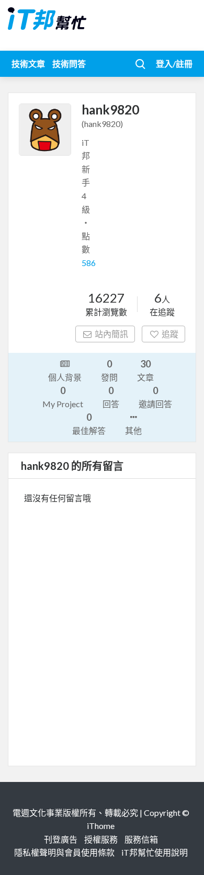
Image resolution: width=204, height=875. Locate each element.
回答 (111, 397)
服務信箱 (141, 839)
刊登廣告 (60, 839)
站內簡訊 (111, 334)
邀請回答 (155, 397)
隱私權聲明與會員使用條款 (64, 852)
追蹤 (170, 334)
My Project (62, 397)
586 (89, 263)
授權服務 (101, 839)
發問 (109, 370)
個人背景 (65, 377)
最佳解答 (89, 423)
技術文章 (28, 63)
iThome (101, 826)
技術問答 (69, 63)
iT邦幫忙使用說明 (154, 852)
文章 (145, 370)
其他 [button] (133, 430)
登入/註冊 (174, 63)
